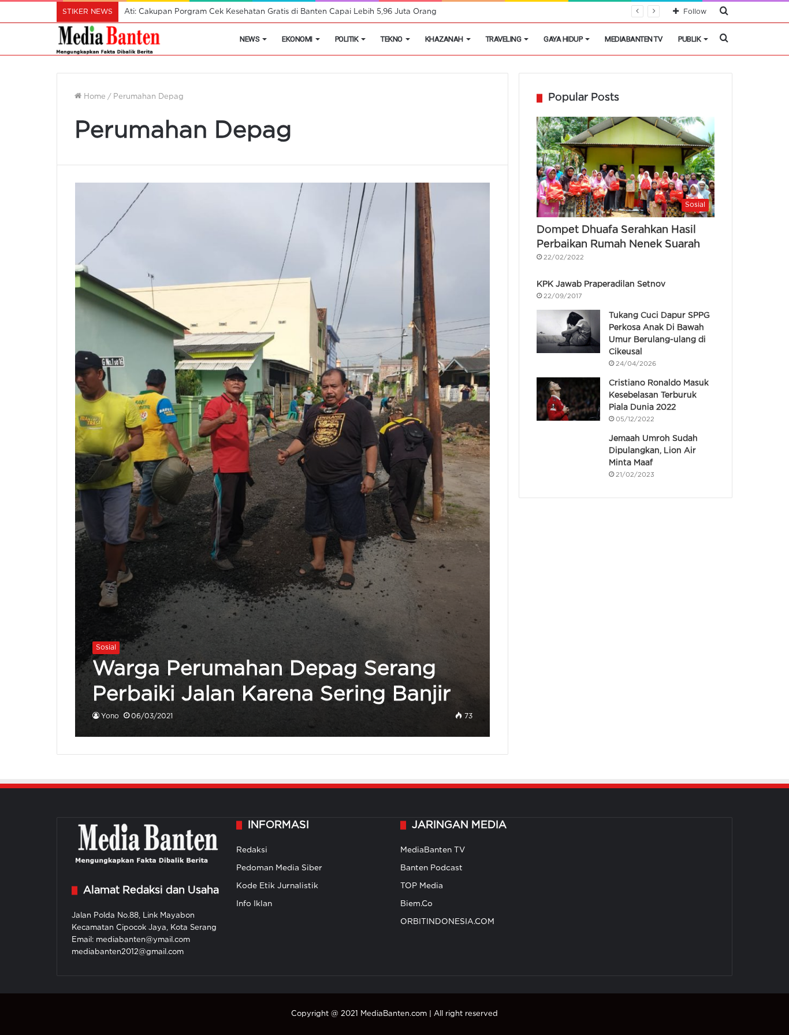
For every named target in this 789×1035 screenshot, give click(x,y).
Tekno (392, 39)
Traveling (504, 39)
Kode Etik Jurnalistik (277, 885)
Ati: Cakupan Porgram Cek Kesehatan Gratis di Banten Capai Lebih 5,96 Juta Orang (280, 12)
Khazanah (444, 39)
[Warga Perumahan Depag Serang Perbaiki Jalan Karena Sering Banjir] (282, 459)
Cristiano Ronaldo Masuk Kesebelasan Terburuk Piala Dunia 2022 (659, 395)
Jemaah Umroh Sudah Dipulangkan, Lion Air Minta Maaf (653, 450)
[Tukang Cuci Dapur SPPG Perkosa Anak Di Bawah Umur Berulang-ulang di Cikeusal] (568, 331)
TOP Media (421, 885)
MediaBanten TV (633, 39)
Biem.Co (416, 903)
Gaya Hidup (563, 39)
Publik (689, 39)
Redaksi (251, 850)
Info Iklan (254, 903)
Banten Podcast (431, 868)
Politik (347, 39)
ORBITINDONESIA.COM (447, 921)
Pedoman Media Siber (279, 868)
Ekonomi (297, 39)
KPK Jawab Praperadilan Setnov (601, 284)
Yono (110, 716)
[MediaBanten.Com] (109, 39)
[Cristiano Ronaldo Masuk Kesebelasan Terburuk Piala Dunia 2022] (568, 399)
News (249, 39)
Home (93, 97)
